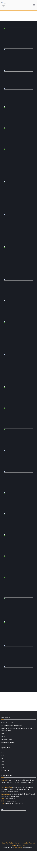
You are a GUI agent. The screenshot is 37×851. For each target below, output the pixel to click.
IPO (2, 734)
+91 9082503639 (10, 798)
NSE (2, 767)
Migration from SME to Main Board (11, 725)
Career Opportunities (21, 843)
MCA (2, 755)
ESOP (3, 737)
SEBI (2, 761)
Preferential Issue (6, 740)
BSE (2, 764)
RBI (2, 758)
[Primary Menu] (34, 5)
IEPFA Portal (5, 770)
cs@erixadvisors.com (10, 801)
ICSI (2, 752)
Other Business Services (8, 743)
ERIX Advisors (18, 848)
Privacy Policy (22, 845)
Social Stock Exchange (7, 722)
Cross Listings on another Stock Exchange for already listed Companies (16, 729)
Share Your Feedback (8, 843)
